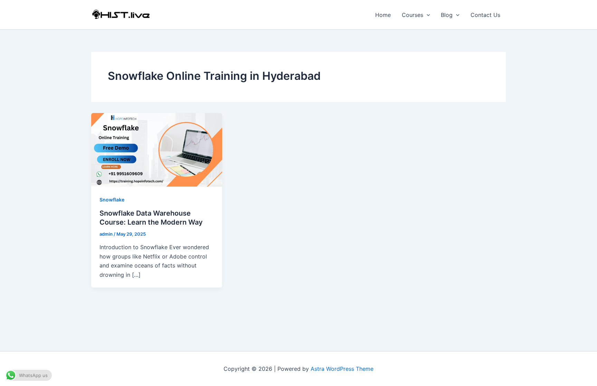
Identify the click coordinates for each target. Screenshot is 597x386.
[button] (426, 15)
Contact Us (485, 14)
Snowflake (112, 200)
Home (383, 14)
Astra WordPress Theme (342, 368)
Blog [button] (447, 14)
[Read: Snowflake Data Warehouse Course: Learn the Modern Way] (156, 149)
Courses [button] (412, 14)
